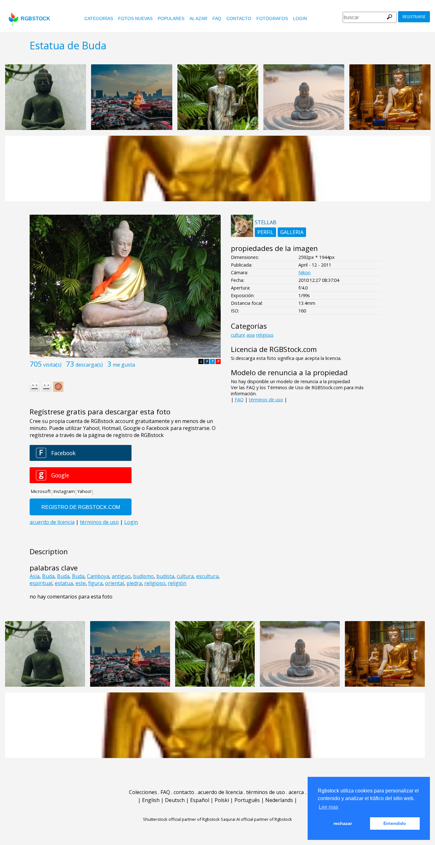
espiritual (41, 583)
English (151, 800)
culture (238, 335)
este (80, 583)
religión (177, 583)
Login (300, 18)
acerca (296, 792)
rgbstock (35, 18)
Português (247, 800)
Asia (34, 576)
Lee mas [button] (328, 807)
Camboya (98, 576)
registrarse (414, 16)
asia (250, 335)
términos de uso (266, 400)
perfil (265, 232)
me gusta (124, 364)
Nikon (304, 272)
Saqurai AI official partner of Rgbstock (256, 819)
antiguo (121, 576)
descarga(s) (89, 364)
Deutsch (175, 800)
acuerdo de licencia (220, 792)
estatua (64, 583)
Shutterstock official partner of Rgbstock (181, 819)
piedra (134, 583)
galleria (291, 232)
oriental (114, 583)
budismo (143, 576)
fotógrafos (272, 18)
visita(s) (52, 364)
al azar (198, 18)
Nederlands (279, 800)
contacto (238, 18)
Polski (222, 800)
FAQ (216, 18)
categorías (98, 18)
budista (165, 576)
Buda (48, 576)
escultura (207, 576)
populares (171, 18)
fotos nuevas (135, 18)
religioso (154, 583)
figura (95, 583)
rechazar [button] (342, 823)
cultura (185, 576)
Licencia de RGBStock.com (274, 349)
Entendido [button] (394, 823)
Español (199, 800)
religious (265, 335)
